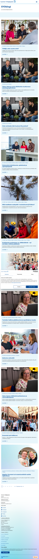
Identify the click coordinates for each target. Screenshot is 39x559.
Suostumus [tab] (7, 274)
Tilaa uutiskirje (5, 552)
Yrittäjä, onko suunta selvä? (10, 48)
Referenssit (29, 470)
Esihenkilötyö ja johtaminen (10, 355)
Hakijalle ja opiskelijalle (5, 537)
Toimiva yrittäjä (18, 46)
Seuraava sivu (19, 486)
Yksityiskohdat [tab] (19, 274)
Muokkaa (18, 286)
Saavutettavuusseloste (5, 543)
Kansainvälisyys (12, 432)
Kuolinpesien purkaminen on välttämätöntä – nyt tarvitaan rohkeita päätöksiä (16, 243)
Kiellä (7, 286)
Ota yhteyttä (3, 545)
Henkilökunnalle (4, 556)
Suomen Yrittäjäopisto (4, 534)
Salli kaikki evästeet (32, 286)
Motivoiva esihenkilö (8, 358)
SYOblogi (17, 432)
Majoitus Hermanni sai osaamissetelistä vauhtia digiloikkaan (16, 475)
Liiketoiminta (24, 470)
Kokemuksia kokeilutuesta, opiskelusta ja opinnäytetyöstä (14, 165)
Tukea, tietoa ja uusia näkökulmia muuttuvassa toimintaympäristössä (16, 87)
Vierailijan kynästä (21, 162)
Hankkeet (14, 46)
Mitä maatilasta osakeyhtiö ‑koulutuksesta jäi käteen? (18, 204)
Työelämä (17, 355)
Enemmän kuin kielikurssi (9, 435)
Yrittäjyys (23, 46)
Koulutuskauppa (4, 541)
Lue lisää (4, 54)
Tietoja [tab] (32, 274)
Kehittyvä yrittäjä (15, 162)
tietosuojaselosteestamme (16, 282)
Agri (7, 84)
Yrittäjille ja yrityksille (4, 539)
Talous (25, 240)
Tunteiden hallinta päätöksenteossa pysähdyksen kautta (19, 320)
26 (15, 486)
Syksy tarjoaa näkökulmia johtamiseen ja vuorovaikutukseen (14, 396)
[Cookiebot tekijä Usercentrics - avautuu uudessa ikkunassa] (34, 271)
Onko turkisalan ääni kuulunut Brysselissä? (15, 126)
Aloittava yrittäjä (9, 46)
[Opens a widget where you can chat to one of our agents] (35, 557)
